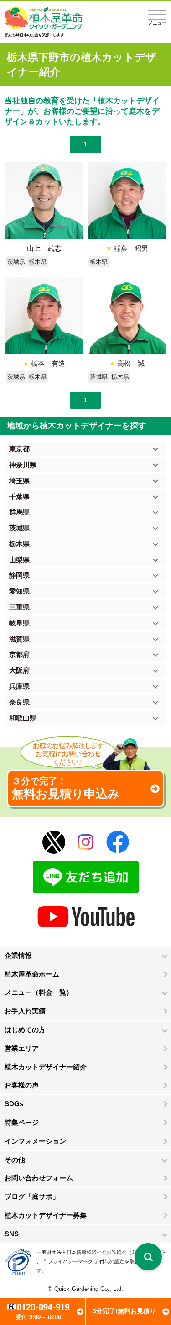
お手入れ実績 (25, 1011)
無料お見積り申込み (66, 788)
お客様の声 (22, 1085)
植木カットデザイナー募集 (46, 1215)
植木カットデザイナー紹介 (46, 1067)
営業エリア (22, 1048)
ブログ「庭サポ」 (32, 1196)
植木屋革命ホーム (32, 974)
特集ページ (22, 1122)
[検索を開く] (148, 1256)
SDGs (14, 1104)
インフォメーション (35, 1141)
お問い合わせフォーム (39, 1178)
